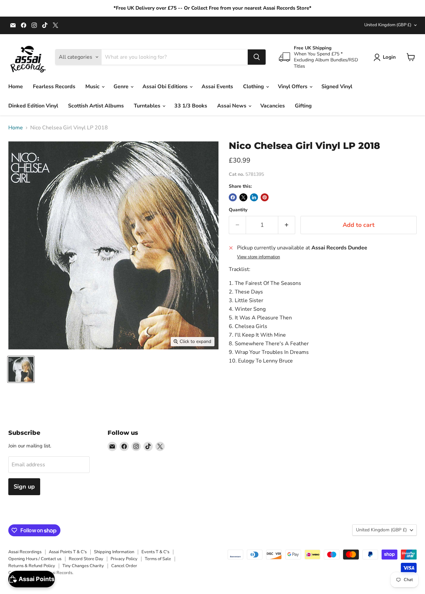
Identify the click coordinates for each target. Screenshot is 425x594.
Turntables (148, 105)
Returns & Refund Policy (31, 566)
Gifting (303, 105)
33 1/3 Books (190, 105)
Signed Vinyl (336, 86)
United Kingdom (387, 25)
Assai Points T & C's (68, 552)
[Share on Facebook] (233, 197)
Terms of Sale (158, 559)
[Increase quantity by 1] (286, 225)
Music (93, 86)
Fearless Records (54, 86)
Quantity (238, 210)
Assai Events (217, 86)
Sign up (24, 487)
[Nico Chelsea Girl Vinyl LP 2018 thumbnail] (21, 369)
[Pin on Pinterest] (265, 197)
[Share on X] (243, 197)
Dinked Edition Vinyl (33, 105)
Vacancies (272, 105)
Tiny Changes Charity (83, 566)
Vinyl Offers (293, 86)
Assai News (232, 105)
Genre (122, 86)
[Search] (257, 57)
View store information (258, 257)
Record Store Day (86, 559)
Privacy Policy (124, 559)
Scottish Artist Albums (96, 105)
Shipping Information (114, 552)
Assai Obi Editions (165, 86)
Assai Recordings (25, 552)
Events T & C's (155, 552)
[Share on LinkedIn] (254, 197)
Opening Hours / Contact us (34, 559)
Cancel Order (124, 566)
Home (15, 86)
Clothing (254, 86)
